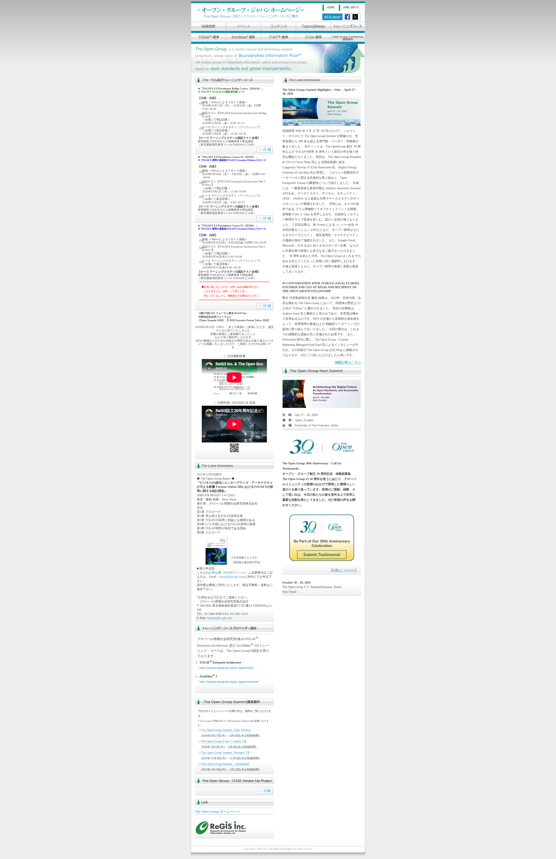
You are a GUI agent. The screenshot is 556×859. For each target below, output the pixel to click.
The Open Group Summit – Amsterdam (225, 764)
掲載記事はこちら (348, 362)
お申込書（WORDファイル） (228, 572)
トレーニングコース (348, 27)
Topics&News (313, 27)
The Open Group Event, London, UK (224, 741)
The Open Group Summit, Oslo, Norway (226, 730)
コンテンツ (278, 27)
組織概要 (208, 27)
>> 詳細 (265, 791)
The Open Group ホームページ (217, 811)
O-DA (313, 38)
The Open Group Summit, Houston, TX (225, 752)
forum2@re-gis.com (231, 576)
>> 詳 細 (264, 149)
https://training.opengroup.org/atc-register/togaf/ (226, 667)
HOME (331, 8)
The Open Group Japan (281, 848)
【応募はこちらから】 (343, 570)
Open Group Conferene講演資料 (348, 38)
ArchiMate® (243, 38)
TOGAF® (208, 38)
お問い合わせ (352, 8)
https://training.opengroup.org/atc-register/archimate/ (229, 681)
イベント (243, 27)
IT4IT (278, 38)
